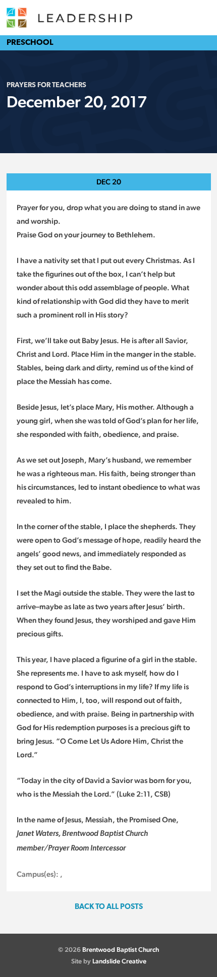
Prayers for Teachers (46, 85)
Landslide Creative (119, 961)
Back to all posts (109, 907)
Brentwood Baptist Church (120, 949)
